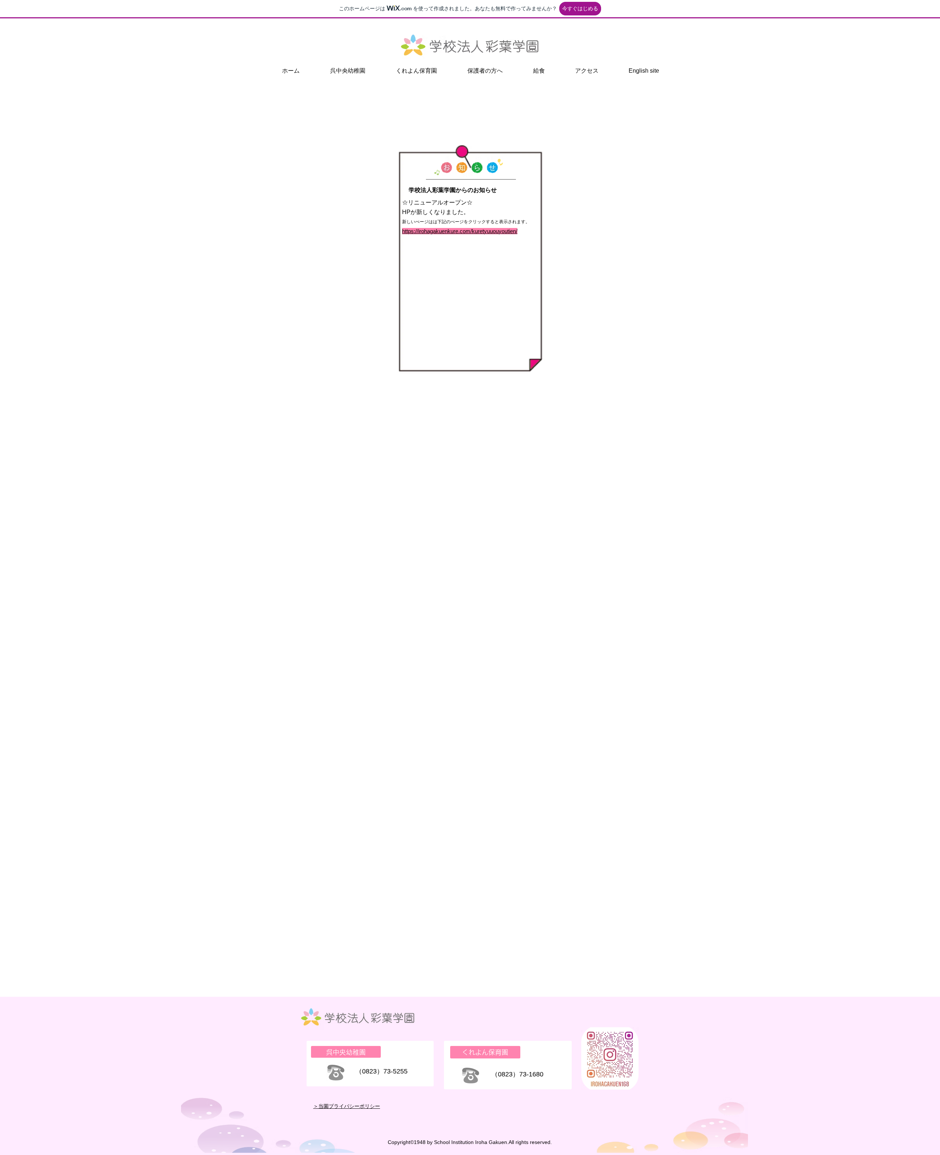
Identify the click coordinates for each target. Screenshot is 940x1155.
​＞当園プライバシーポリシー (346, 1106)
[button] (347, 71)
